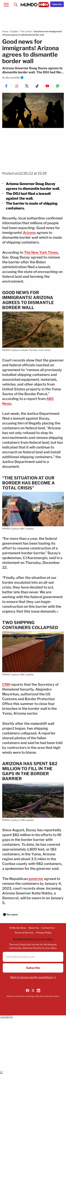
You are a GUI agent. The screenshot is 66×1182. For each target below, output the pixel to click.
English (14, 31)
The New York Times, (41, 252)
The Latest (26, 31)
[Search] (16, 5)
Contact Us (48, 927)
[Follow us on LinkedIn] (38, 990)
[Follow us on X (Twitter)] (33, 990)
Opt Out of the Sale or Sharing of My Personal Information (33, 996)
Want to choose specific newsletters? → (33, 977)
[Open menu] (6, 5)
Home (5, 31)
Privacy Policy (44, 932)
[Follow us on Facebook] (27, 990)
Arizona (29, 233)
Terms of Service (24, 932)
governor (36, 879)
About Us (33, 927)
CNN (6, 684)
